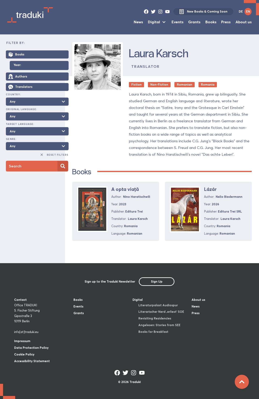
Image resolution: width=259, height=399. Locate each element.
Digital (154, 22)
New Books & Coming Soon (207, 11)
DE (241, 11)
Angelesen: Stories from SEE (159, 325)
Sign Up (156, 281)
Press (226, 22)
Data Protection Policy (31, 348)
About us (244, 22)
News (138, 22)
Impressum (22, 341)
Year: (17, 65)
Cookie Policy (24, 354)
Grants (194, 22)
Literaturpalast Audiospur (158, 305)
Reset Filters (57, 154)
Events (178, 22)
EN (248, 11)
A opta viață (125, 189)
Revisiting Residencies (154, 318)
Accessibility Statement (32, 361)
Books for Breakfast (153, 332)
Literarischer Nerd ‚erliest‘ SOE (161, 312)
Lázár (210, 189)
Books (211, 22)
